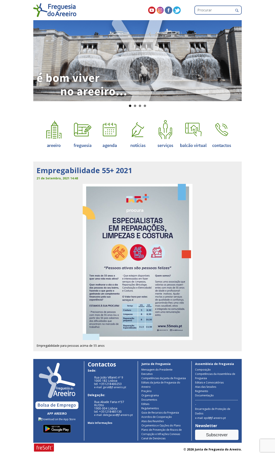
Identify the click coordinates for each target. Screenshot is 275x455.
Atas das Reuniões (152, 421)
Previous (26, 59)
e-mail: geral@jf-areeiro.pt (110, 387)
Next (249, 59)
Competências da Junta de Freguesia (163, 378)
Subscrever (217, 434)
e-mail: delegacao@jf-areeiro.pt (113, 415)
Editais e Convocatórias (209, 382)
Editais (145, 404)
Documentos (149, 400)
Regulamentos (150, 408)
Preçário (146, 391)
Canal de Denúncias (153, 438)
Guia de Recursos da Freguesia (160, 412)
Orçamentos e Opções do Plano (161, 425)
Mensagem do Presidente (157, 369)
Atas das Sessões (205, 387)
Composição (203, 369)
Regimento (201, 391)
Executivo (147, 374)
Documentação (204, 395)
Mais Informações (100, 423)
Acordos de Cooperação (156, 417)
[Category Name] (110, 134)
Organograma (150, 395)
